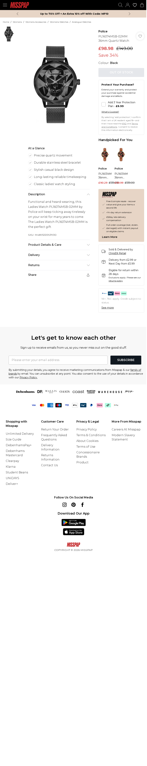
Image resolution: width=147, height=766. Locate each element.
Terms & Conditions (91, 435)
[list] (57, 84)
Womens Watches (59, 22)
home (6, 22)
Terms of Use (85, 446)
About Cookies (87, 441)
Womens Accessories (35, 22)
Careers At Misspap (126, 429)
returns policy (116, 280)
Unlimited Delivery (20, 433)
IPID (124, 123)
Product (82, 462)
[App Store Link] (73, 527)
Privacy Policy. (28, 377)
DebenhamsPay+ (19, 445)
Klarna (11, 466)
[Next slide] (129, 14)
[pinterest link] (73, 505)
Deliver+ (12, 484)
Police (103, 31)
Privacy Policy (86, 429)
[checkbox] (121, 104)
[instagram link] (64, 505)
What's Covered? (110, 111)
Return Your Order (55, 429)
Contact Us (49, 465)
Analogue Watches (81, 22)
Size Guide (13, 439)
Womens (17, 22)
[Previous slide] (17, 14)
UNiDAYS (12, 478)
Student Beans (17, 472)
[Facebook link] (82, 505)
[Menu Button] (5, 5)
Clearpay (12, 461)
